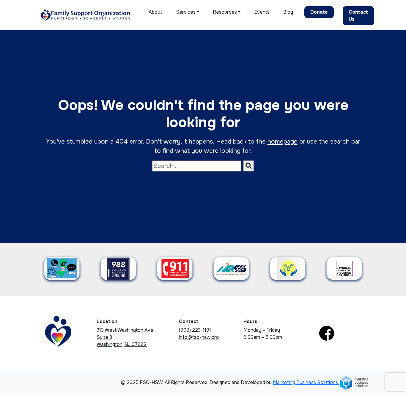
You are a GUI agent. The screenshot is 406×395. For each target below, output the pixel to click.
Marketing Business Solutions (306, 382)
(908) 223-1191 (195, 330)
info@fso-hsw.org (199, 337)
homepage (282, 141)
